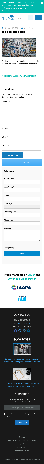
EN (18, 18)
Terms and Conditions (22, 447)
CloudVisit (28, 28)
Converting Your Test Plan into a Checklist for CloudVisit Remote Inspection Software (22, 385)
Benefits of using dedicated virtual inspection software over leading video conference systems (22, 360)
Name (5, 128)
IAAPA (31, 274)
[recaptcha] (9, 248)
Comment (6, 101)
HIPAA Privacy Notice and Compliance (22, 441)
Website (5, 145)
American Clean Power (22, 278)
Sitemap (22, 437)
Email (5, 137)
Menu (38, 18)
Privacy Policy (22, 444)
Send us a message (24, 323)
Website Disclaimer (22, 451)
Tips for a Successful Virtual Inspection (21, 76)
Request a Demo (22, 162)
